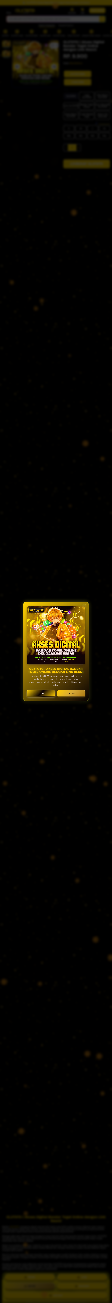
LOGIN (41, 693)
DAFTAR (71, 693)
